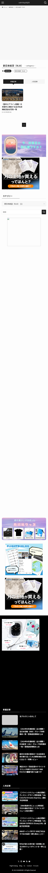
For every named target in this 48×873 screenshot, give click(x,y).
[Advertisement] (24, 33)
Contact (29, 866)
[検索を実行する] (44, 212)
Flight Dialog (14, 866)
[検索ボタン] (45, 2)
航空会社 (7, 71)
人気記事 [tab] (35, 81)
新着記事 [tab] (13, 81)
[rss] (27, 861)
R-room (35, 866)
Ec (24, 866)
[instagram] (21, 861)
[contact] (29, 861)
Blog (20, 866)
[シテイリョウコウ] (24, 2)
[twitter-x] (19, 861)
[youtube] (24, 861)
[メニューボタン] (2, 2)
